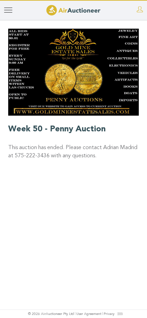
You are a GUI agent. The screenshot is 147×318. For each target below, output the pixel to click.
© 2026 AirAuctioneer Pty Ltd (51, 314)
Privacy (109, 314)
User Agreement (88, 314)
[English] (120, 313)
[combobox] (120, 314)
